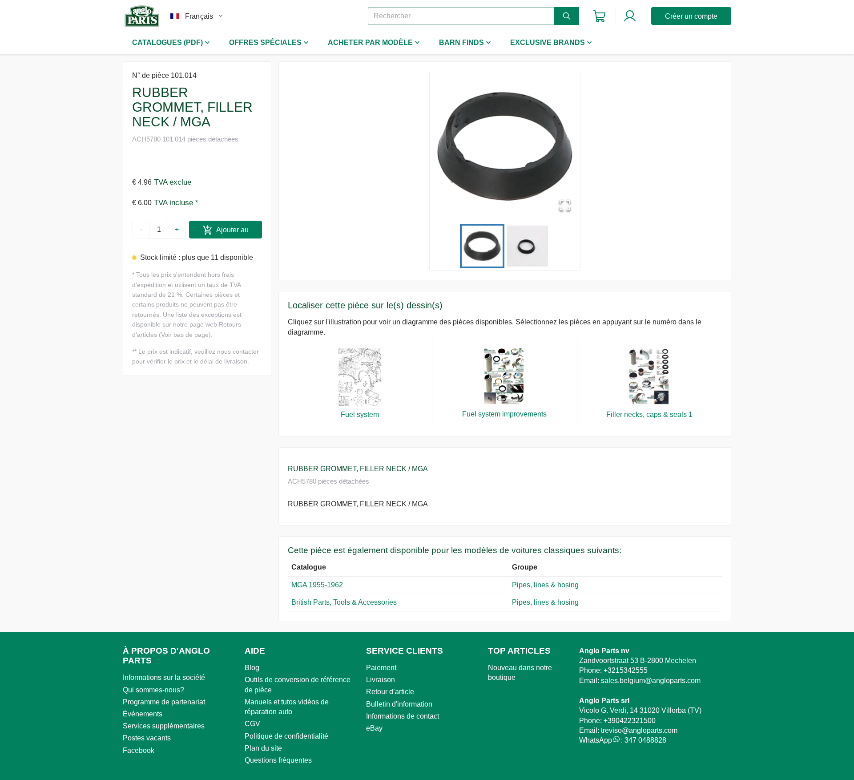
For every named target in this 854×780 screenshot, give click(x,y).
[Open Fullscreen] (565, 206)
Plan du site (263, 748)
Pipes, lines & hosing (545, 585)
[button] (505, 146)
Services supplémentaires (164, 726)
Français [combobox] (199, 16)
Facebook (138, 750)
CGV (252, 723)
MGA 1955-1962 (317, 585)
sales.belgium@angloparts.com (651, 680)
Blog (252, 667)
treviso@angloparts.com (639, 730)
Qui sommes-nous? (153, 690)
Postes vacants (147, 738)
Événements (142, 714)
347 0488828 (645, 740)
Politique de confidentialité (286, 736)
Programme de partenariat (164, 702)
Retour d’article (390, 691)
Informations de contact (402, 716)
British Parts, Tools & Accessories (344, 602)
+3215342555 (626, 670)
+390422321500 (630, 720)
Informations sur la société (164, 677)
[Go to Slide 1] (482, 246)
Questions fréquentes (278, 760)
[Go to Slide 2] (527, 246)
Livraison (380, 679)
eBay (374, 728)
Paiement (381, 667)
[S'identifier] (630, 16)
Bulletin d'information (399, 704)
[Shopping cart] (599, 16)
